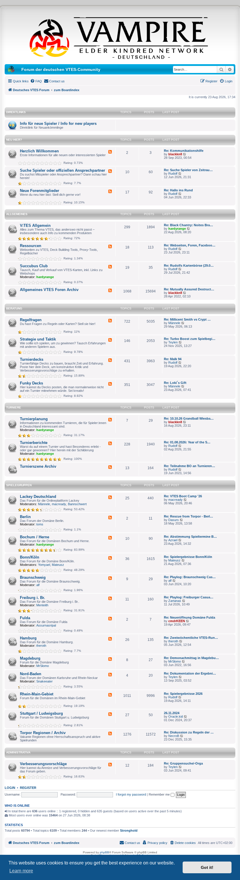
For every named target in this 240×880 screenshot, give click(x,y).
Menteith (42, 605)
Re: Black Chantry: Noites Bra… (188, 225)
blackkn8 (175, 154)
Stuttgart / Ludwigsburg (41, 713)
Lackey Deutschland (38, 496)
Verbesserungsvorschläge (43, 764)
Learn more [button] (21, 870)
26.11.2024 (171, 713)
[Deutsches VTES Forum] (120, 37)
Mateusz (58, 564)
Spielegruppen (19, 485)
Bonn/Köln (29, 557)
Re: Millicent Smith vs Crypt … (187, 319)
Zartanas (174, 600)
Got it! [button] (207, 867)
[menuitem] (36, 81)
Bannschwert (77, 504)
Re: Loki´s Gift (175, 382)
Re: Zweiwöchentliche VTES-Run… (191, 637)
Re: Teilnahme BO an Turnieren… (189, 466)
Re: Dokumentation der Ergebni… (190, 673)
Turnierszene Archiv (38, 466)
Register (28, 787)
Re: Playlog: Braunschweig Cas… (190, 577)
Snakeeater (44, 681)
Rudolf (172, 173)
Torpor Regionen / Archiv (43, 733)
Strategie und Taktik (38, 339)
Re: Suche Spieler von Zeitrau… (188, 170)
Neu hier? (14, 139)
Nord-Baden (30, 674)
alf (38, 585)
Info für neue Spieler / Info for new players (58, 123)
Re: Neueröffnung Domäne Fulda (189, 617)
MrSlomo (42, 666)
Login (10, 787)
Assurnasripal (46, 625)
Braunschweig (33, 577)
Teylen (173, 342)
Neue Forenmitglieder (39, 190)
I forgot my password (131, 794)
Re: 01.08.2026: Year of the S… (187, 442)
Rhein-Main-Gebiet (36, 694)
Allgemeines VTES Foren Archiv (49, 289)
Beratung (14, 308)
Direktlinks (16, 112)
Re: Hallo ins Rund (178, 190)
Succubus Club (34, 266)
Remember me (160, 794)
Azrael (172, 540)
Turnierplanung (34, 419)
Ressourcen (30, 246)
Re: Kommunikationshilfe (183, 150)
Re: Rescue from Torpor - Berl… (188, 516)
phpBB (104, 852)
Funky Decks (31, 383)
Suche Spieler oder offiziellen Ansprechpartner (62, 170)
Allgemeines (17, 214)
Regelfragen (31, 320)
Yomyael (44, 564)
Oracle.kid (175, 716)
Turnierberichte (33, 442)
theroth (41, 645)
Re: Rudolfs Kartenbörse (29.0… (189, 265)
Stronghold (129, 830)
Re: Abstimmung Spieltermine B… (190, 536)
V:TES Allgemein (35, 225)
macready (59, 504)
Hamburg (28, 638)
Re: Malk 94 (172, 359)
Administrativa (18, 752)
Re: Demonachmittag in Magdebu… (191, 658)
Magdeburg (30, 658)
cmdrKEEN (176, 621)
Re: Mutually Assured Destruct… (189, 289)
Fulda (25, 618)
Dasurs (173, 520)
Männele (174, 323)
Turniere (13, 407)
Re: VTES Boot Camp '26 (183, 496)
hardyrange (177, 228)
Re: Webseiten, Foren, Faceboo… (189, 245)
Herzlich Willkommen (39, 151)
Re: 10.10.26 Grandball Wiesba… (189, 418)
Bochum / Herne (34, 537)
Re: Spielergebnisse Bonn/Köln (188, 557)
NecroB (173, 736)
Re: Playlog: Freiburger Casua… (188, 597)
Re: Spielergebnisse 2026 (183, 693)
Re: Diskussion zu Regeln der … (189, 732)
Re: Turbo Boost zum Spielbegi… (189, 339)
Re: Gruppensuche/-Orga (183, 763)
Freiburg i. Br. (32, 597)
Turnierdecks (31, 359)
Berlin (25, 517)
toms (39, 524)
